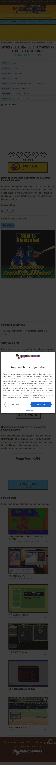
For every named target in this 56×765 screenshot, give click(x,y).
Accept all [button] (41, 404)
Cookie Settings (29, 397)
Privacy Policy (40, 397)
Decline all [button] (15, 404)
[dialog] (28, 382)
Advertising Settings (31, 395)
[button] (28, 410)
